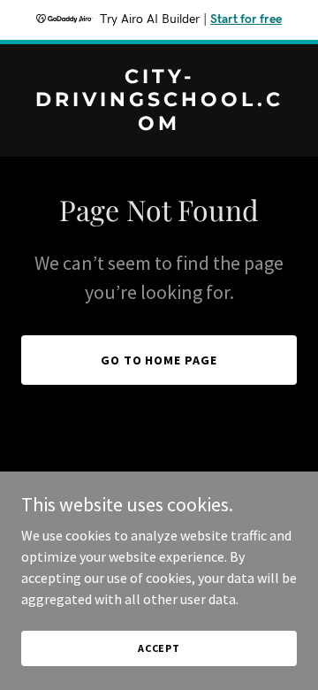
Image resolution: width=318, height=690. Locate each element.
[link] (159, 125)
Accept (159, 648)
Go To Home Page (159, 360)
